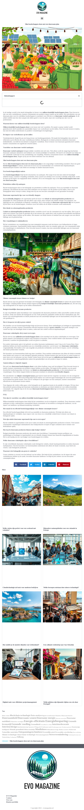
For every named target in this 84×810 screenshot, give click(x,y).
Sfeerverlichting (77, 732)
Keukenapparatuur (57, 727)
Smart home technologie (26, 735)
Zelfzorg (20, 737)
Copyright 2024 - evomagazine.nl (42, 808)
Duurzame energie (46, 718)
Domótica (58, 715)
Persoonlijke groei (48, 732)
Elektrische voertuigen (16, 721)
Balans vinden (6, 715)
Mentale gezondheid (17, 729)
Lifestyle (5, 741)
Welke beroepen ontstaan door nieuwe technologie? (61, 587)
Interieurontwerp (22, 727)
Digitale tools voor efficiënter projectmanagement (20, 702)
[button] (42, 18)
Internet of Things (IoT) (35, 727)
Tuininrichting (6, 737)
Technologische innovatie (74, 734)
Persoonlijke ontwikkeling (64, 732)
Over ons (9, 800)
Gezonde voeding (21, 724)
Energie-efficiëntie (34, 721)
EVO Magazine (11, 796)
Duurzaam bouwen (66, 715)
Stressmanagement (42, 735)
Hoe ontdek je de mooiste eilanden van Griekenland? (21, 645)
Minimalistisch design (52, 729)
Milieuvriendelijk (29, 729)
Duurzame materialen (61, 718)
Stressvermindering (58, 734)
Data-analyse (36, 715)
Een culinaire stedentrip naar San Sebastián (58, 645)
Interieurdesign (9, 727)
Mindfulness (41, 729)
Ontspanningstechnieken (30, 732)
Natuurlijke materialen (10, 732)
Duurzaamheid (9, 718)
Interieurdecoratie (60, 724)
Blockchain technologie (20, 715)
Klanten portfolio (12, 802)
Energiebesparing (56, 721)
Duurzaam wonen (27, 718)
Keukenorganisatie (66, 727)
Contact (9, 798)
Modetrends (72, 729)
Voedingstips (13, 737)
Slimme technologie (9, 735)
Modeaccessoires (64, 729)
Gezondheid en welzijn (46, 724)
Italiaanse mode (47, 727)
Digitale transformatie (48, 715)
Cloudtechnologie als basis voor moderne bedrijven (20, 587)
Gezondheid (35, 724)
